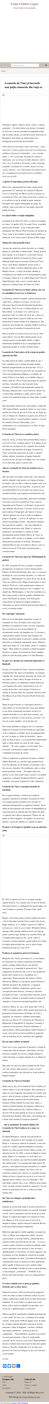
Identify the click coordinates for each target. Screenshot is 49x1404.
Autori (4, 1385)
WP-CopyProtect (22, 1403)
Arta (3, 71)
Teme (4, 1382)
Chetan (14, 1403)
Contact (27, 1388)
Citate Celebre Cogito (31, 1397)
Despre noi (28, 1382)
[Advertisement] (24, 36)
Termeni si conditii (30, 1385)
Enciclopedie (6, 1388)
